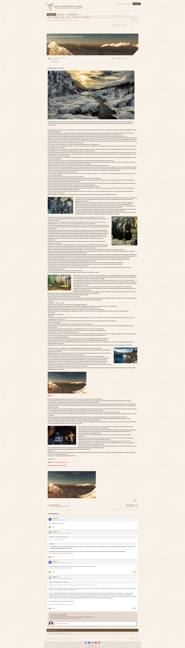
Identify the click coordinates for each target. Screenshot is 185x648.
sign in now (79, 617)
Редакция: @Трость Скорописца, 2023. (57, 465)
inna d (53, 518)
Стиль (94, 645)
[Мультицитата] (49, 527)
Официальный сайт (72, 14)
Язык (89, 645)
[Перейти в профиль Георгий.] (49, 59)
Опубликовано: (59, 520)
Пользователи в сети (86, 17)
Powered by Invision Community (92, 647)
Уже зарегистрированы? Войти (123, 3)
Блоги (62, 17)
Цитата (53, 527)
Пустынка (52, 28)
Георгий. (60, 30)
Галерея (68, 17)
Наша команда (75, 17)
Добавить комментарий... (63, 623)
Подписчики (130, 25)
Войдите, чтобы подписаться (119, 25)
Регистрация (136, 3)
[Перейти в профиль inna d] (50, 519)
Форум (49, 17)
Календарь (55, 17)
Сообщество (51, 14)
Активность (61, 14)
